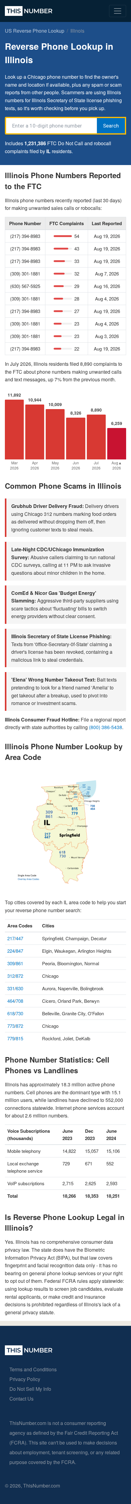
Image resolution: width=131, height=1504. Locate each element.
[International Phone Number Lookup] (28, 11)
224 (11, 951)
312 (11, 976)
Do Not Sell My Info (30, 1388)
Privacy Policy (24, 1379)
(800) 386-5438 (105, 727)
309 (11, 963)
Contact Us (21, 1398)
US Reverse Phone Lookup (34, 30)
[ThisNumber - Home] (28, 1353)
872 (19, 976)
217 (11, 938)
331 (11, 988)
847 (19, 951)
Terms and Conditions (33, 1369)
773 (11, 1026)
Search (111, 126)
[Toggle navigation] (117, 11)
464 (11, 1001)
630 (19, 988)
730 (19, 1013)
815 (19, 1038)
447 (19, 938)
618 (11, 1013)
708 (19, 1001)
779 (11, 1038)
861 (19, 963)
